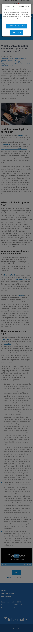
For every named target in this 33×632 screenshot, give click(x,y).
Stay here (16, 32)
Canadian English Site (16, 26)
